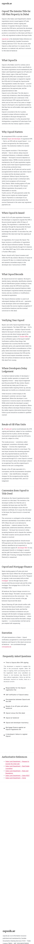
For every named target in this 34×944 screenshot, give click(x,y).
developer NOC (22, 548)
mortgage (5, 581)
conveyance (6, 647)
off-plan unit (8, 429)
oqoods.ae (7, 3)
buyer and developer (14, 139)
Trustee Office (23, 336)
